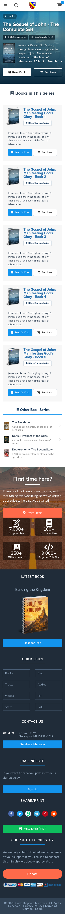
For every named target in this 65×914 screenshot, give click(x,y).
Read (19, 72)
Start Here (34, 513)
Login (39, 909)
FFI (40, 695)
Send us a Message (32, 744)
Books (11, 16)
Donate (32, 874)
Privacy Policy (32, 906)
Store (8, 707)
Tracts (9, 684)
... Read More (53, 61)
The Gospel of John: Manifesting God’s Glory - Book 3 (39, 233)
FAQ (40, 707)
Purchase (50, 72)
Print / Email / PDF (34, 829)
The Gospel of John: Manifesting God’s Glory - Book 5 (39, 353)
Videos (9, 695)
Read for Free (32, 643)
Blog (40, 673)
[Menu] (5, 5)
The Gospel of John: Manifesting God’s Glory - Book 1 (39, 113)
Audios (42, 684)
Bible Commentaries (17, 37)
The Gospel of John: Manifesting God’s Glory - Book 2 (39, 173)
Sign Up (33, 789)
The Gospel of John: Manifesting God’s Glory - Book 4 (39, 293)
